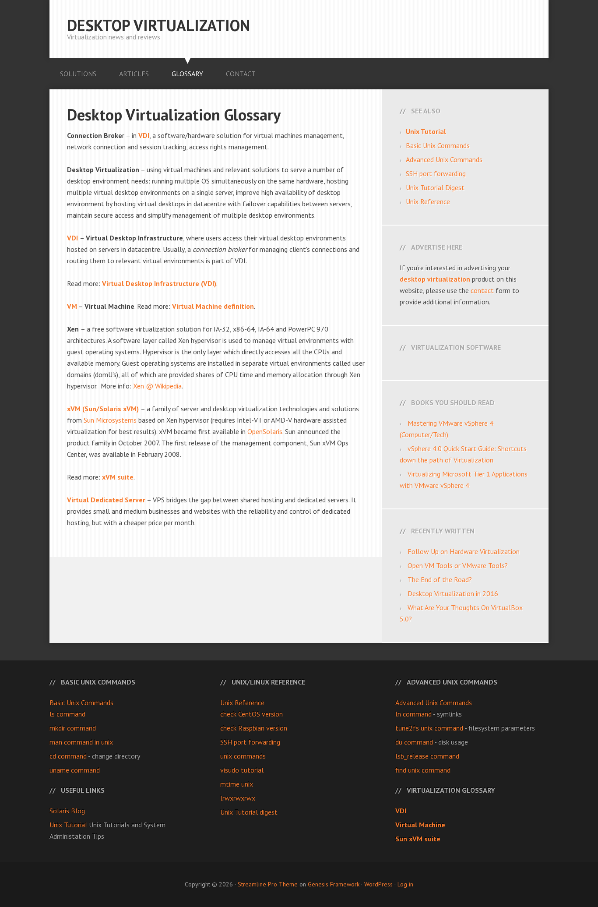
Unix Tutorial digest (249, 812)
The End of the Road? (440, 579)
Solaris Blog (67, 810)
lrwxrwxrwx (237, 798)
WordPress (378, 884)
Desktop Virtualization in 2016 (453, 593)
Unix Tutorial (68, 824)
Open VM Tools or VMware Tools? (458, 565)
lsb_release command (427, 756)
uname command (74, 770)
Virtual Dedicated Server (106, 499)
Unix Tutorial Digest (435, 187)
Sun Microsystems (110, 420)
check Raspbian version (253, 727)
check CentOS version (251, 713)
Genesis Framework (333, 884)
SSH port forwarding (436, 173)
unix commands (243, 756)
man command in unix (81, 742)
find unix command (422, 770)
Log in (405, 884)
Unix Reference (428, 201)
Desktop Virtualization (158, 25)
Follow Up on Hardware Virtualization (464, 551)
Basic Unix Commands (438, 145)
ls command (67, 713)
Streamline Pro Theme (268, 884)
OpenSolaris (264, 431)
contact (482, 290)
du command (414, 742)
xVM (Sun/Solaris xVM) (103, 408)
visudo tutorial (242, 770)
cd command (68, 756)
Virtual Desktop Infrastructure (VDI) (159, 283)
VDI (72, 237)
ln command (413, 713)
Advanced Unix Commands (444, 159)
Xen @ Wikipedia (157, 385)
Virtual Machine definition (213, 306)
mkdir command (72, 727)
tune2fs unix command (429, 727)
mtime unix (236, 784)
